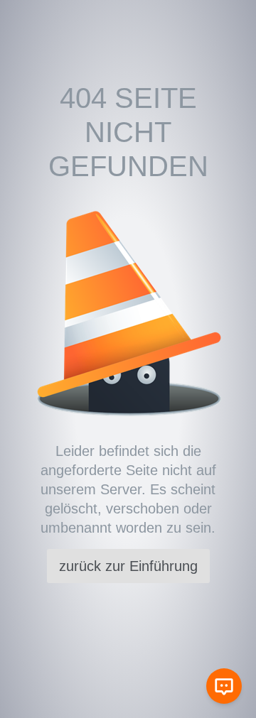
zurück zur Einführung (128, 566)
